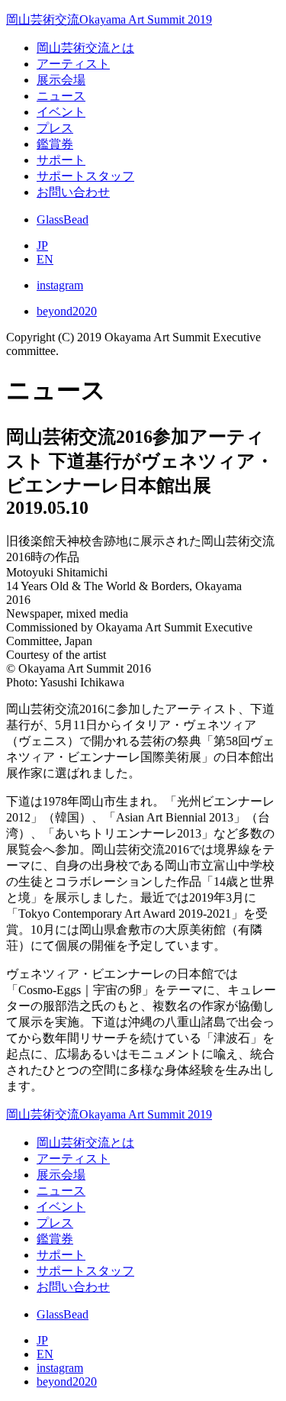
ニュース (61, 95)
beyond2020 (67, 311)
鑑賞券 (55, 143)
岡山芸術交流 (109, 19)
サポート (61, 159)
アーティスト (73, 63)
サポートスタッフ (85, 175)
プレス (55, 127)
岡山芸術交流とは (85, 47)
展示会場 (61, 79)
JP (42, 245)
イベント (61, 111)
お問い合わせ (73, 192)
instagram (60, 285)
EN (45, 259)
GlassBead (62, 219)
